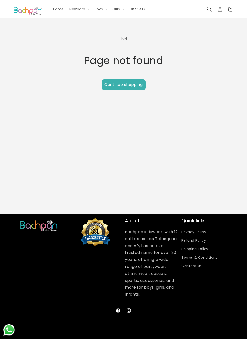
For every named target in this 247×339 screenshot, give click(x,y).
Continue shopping (123, 84)
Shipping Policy (194, 248)
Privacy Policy (193, 232)
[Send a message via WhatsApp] (9, 330)
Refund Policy (193, 240)
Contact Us (191, 266)
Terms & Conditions (199, 257)
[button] (79, 9)
